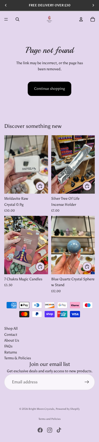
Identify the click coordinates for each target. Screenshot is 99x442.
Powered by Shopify (68, 409)
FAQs (8, 346)
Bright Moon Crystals (41, 409)
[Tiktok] (59, 430)
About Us (11, 340)
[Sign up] (86, 382)
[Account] (81, 19)
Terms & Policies (17, 358)
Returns (10, 352)
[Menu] (6, 19)
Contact (10, 334)
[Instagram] (49, 430)
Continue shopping (49, 88)
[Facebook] (40, 430)
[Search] (17, 19)
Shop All (11, 328)
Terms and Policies (50, 419)
